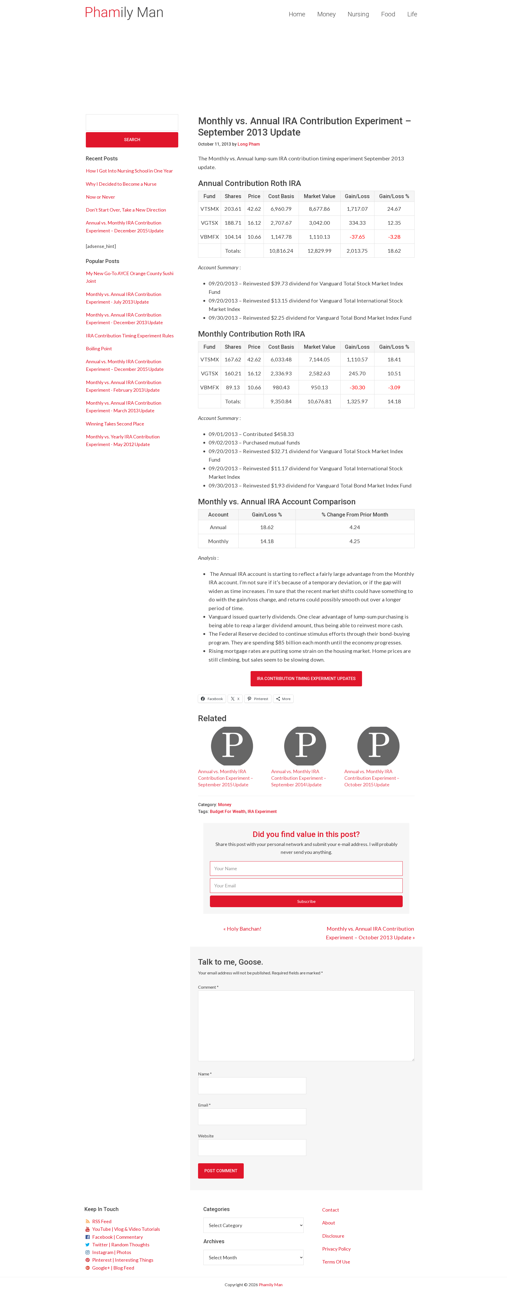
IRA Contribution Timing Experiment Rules (130, 335)
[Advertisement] (253, 68)
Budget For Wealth (228, 811)
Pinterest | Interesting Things (122, 1260)
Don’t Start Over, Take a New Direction (126, 210)
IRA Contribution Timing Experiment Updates (306, 678)
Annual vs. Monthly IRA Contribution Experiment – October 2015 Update (371, 777)
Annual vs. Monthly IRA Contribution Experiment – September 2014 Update (298, 777)
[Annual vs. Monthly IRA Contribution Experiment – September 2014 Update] (305, 746)
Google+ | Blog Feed (112, 1268)
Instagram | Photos (111, 1252)
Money (224, 804)
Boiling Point (99, 348)
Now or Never (100, 197)
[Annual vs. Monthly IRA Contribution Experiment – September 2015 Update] (232, 746)
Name (205, 1073)
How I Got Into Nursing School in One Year (129, 171)
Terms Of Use (336, 1262)
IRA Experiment (262, 811)
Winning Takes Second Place (115, 424)
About (328, 1223)
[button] (306, 901)
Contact (330, 1210)
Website (206, 1135)
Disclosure (333, 1236)
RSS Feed (101, 1221)
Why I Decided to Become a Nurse (121, 184)
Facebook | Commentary (117, 1237)
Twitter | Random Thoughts (120, 1244)
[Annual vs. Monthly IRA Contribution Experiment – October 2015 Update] (378, 746)
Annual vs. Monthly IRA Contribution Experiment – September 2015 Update (225, 777)
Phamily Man (124, 13)
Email (204, 1104)
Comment (208, 986)
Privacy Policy (336, 1249)
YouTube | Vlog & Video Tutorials (125, 1229)
